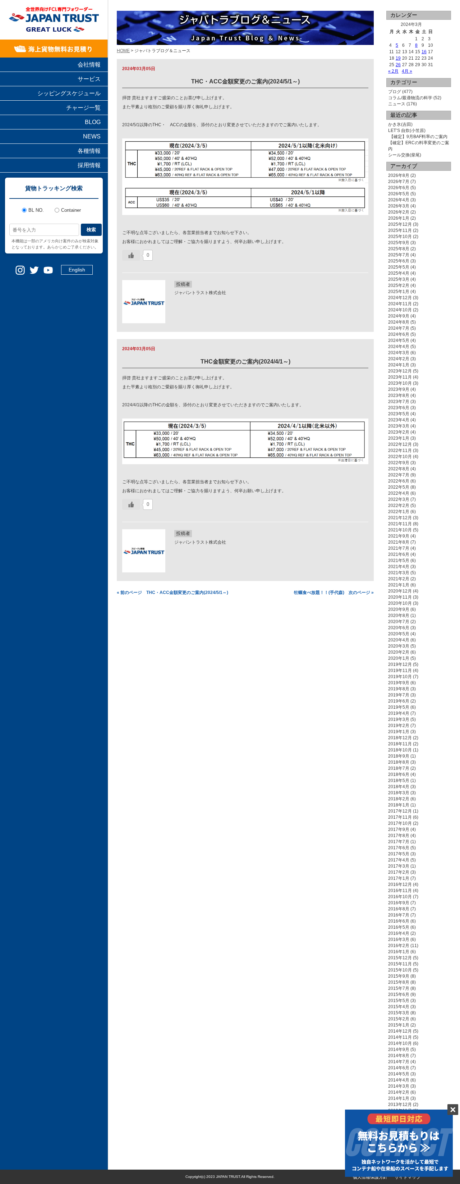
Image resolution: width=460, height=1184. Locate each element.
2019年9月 (398, 682)
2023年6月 (398, 407)
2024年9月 (398, 316)
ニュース (396, 103)
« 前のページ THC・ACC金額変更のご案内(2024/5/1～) (172, 592)
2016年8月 (398, 908)
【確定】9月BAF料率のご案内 (417, 136)
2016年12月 (400, 884)
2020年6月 (398, 627)
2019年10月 (400, 676)
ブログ (394, 91)
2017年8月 (398, 835)
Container (71, 210)
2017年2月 (398, 872)
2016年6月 (398, 921)
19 (398, 58)
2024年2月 (398, 358)
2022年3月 (398, 499)
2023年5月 (398, 413)
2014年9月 (398, 1049)
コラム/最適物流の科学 (410, 97)
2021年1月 (398, 585)
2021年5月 (398, 560)
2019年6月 (398, 701)
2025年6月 (398, 261)
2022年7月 (398, 474)
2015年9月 (398, 976)
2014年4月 (398, 1080)
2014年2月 (398, 1092)
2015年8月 (398, 982)
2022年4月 (398, 493)
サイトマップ (407, 1177)
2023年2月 (398, 432)
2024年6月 (398, 334)
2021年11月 (400, 523)
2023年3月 (398, 426)
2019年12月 (400, 664)
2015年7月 (398, 988)
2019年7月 (398, 695)
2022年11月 (400, 450)
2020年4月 (398, 640)
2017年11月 (400, 817)
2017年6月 (398, 847)
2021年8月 (398, 542)
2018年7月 (398, 768)
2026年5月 (398, 193)
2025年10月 (400, 236)
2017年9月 (398, 829)
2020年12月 (400, 591)
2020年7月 (398, 621)
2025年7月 (398, 254)
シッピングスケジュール (69, 93)
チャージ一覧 (83, 108)
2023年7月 (398, 401)
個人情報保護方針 (370, 1177)
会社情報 (89, 64)
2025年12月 (400, 224)
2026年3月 (398, 206)
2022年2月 (398, 505)
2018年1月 (398, 805)
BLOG (93, 122)
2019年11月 (400, 670)
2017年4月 (398, 860)
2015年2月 (398, 1018)
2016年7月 (398, 915)
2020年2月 (398, 652)
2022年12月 (400, 444)
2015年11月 (400, 963)
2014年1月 (398, 1098)
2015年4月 (398, 1006)
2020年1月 (398, 658)
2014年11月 (400, 1037)
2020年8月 (398, 615)
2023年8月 (398, 395)
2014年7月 (398, 1061)
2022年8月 (398, 468)
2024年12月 (400, 297)
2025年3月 (398, 279)
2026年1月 (398, 218)
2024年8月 (398, 322)
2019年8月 (398, 688)
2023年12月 (400, 371)
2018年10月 (400, 750)
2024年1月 (398, 364)
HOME (123, 50)
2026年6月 (398, 187)
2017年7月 (398, 841)
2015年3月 (398, 1012)
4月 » (407, 71)
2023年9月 (398, 389)
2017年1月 (398, 878)
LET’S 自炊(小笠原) (407, 130)
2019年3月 (398, 719)
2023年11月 (400, 377)
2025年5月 (398, 267)
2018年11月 (400, 743)
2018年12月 (400, 737)
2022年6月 (398, 481)
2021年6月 (398, 554)
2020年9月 (398, 609)
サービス (89, 79)
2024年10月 (400, 309)
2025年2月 (398, 285)
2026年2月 (398, 212)
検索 (91, 229)
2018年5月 (398, 780)
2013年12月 (400, 1104)
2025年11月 (400, 230)
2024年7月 (398, 328)
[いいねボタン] (131, 255)
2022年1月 (398, 511)
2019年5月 (398, 707)
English (77, 270)
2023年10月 (400, 383)
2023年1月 (398, 438)
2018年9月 (398, 756)
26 (398, 64)
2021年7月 (398, 548)
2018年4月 (398, 786)
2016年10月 (400, 896)
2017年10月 (400, 823)
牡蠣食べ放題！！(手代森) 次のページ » (334, 592)
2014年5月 (398, 1073)
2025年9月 (398, 242)
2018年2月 (398, 798)
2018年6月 (398, 774)
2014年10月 (400, 1043)
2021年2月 (398, 578)
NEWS (92, 136)
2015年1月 (398, 1025)
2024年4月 (398, 346)
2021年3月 (398, 572)
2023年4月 (398, 419)
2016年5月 (398, 927)
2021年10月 (400, 529)
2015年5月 (398, 1000)
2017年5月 (398, 853)
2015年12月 (400, 957)
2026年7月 (398, 181)
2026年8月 (398, 175)
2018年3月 (398, 792)
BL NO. (36, 210)
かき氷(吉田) (400, 124)
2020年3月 (398, 646)
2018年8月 (398, 762)
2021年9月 (398, 536)
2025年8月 (398, 248)
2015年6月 (398, 994)
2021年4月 (398, 566)
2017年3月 (398, 866)
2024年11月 (400, 303)
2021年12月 (400, 517)
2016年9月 (398, 902)
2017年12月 (400, 811)
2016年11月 (400, 890)
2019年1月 (398, 731)
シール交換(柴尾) (404, 154)
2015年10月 (400, 970)
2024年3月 (398, 352)
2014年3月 (398, 1086)
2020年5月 (398, 633)
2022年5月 (398, 487)
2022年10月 (400, 456)
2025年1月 (398, 291)
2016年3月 (398, 939)
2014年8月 (398, 1055)
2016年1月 (398, 951)
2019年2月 (398, 725)
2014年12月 (400, 1031)
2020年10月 (400, 603)
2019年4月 (398, 713)
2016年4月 (398, 933)
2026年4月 (398, 199)
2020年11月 (400, 597)
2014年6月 (398, 1067)
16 (424, 51)
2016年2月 (398, 945)
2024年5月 (398, 340)
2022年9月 (398, 462)
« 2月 (393, 71)
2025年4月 (398, 273)
